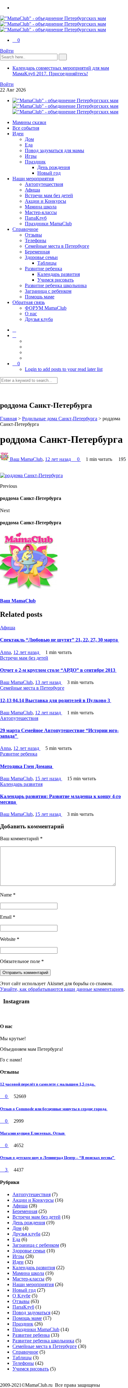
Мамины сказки (29, 122)
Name (8, 894)
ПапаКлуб (36, 218)
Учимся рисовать (55, 279)
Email (7, 917)
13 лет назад (48, 682)
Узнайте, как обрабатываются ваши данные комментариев (62, 989)
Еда (29, 144)
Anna (5, 652)
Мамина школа (41, 206)
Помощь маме (39, 296)
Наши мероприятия (33, 178)
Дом (29, 139)
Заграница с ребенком (48, 291)
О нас (31, 313)
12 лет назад (58, 459)
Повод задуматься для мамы (54, 150)
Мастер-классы (41, 212)
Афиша (32, 189)
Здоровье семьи (41, 257)
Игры (31, 156)
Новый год (49, 173)
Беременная (37, 251)
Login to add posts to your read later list (64, 369)
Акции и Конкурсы (45, 201)
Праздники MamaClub (48, 223)
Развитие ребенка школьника (56, 285)
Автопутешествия (44, 184)
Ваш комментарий (21, 838)
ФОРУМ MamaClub (45, 308)
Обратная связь (28, 302)
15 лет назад (48, 778)
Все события (25, 128)
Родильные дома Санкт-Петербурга (59, 418)
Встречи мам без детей (49, 195)
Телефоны (35, 240)
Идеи (18, 133)
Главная (8, 418)
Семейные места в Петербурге (57, 246)
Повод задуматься (31, 1312)
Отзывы (33, 234)
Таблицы (47, 263)
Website (9, 939)
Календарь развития (58, 274)
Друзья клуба (39, 319)
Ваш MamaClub (26, 459)
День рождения (53, 167)
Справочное (25, 229)
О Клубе (21, 1295)
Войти (7, 50)
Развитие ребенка (43, 268)
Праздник (35, 161)
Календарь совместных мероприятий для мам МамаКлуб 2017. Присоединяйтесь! (60, 70)
